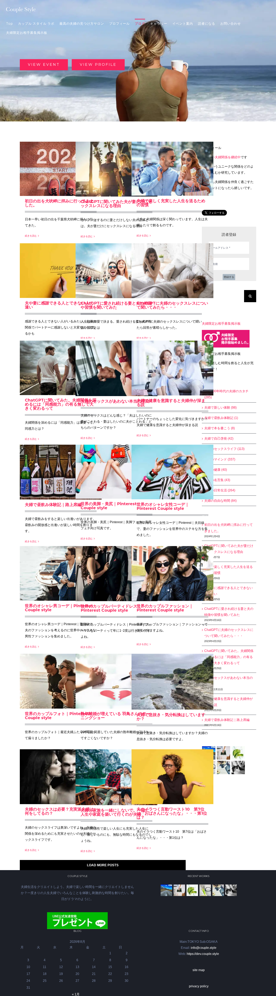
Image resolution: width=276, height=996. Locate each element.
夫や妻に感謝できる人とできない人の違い (59, 305)
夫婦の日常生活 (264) (219, 490)
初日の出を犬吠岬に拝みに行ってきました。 (59, 203)
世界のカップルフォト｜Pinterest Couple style (57, 715)
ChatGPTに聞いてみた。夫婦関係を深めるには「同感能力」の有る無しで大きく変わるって (60, 404)
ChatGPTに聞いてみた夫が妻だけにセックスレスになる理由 (116, 203)
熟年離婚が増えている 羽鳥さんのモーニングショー (116, 715)
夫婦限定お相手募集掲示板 (221, 323)
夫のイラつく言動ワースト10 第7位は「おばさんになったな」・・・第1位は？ (172, 813)
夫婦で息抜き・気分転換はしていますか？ (171, 716)
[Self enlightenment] (166, 890)
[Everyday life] (224, 753)
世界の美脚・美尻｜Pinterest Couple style (109, 505)
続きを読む (31, 235)
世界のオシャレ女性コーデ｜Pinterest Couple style (163, 506)
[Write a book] (205, 890)
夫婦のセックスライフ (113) (224, 449)
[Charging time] (238, 753)
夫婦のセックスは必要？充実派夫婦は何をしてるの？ (59, 811)
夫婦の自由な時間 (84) (220, 500)
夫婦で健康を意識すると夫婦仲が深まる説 (171, 402)
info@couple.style (203, 947)
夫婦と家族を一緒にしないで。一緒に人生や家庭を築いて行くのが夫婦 (115, 812)
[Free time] (224, 767)
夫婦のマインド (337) (219, 459)
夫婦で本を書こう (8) (219, 428)
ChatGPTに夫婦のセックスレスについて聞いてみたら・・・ (172, 305)
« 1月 (76, 994)
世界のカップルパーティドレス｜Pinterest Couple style (111, 608)
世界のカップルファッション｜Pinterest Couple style (165, 608)
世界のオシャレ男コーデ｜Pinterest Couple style (59, 607)
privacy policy (199, 986)
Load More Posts (103, 865)
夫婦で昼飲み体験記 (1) (221, 418)
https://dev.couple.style (203, 954)
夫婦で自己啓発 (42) (218, 438)
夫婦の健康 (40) (215, 469)
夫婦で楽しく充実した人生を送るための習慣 (171, 202)
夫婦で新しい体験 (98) (220, 407)
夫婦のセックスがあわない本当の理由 (115, 401)
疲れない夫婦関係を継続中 (221, 157)
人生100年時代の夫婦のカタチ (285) (226, 394)
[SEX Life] (238, 767)
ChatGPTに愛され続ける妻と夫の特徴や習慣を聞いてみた (116, 305)
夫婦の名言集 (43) (217, 480)
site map (199, 970)
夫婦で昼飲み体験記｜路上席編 (53, 504)
